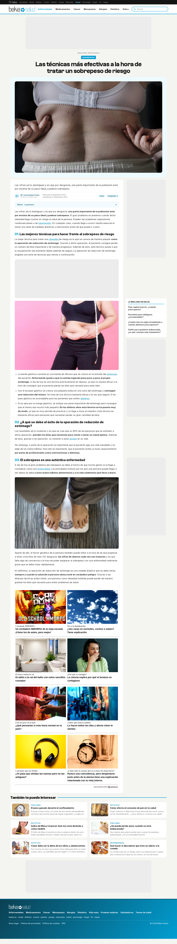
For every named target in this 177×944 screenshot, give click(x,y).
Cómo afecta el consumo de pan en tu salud (133, 808)
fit (92, 917)
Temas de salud (143, 912)
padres (44, 917)
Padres (54, 2)
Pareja (61, 2)
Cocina (46, 2)
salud (68, 917)
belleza (28, 917)
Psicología (86, 2)
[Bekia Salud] (22, 9)
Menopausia (90, 9)
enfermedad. (44, 469)
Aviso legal (14, 923)
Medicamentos (63, 9)
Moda (32, 2)
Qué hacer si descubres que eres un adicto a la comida (134, 847)
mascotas (60, 917)
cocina (36, 917)
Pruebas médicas (109, 912)
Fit (100, 2)
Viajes (105, 2)
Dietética (115, 9)
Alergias (103, 9)
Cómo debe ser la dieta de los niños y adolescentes (58, 845)
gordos (73, 438)
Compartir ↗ (113, 196)
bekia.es (13, 917)
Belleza (39, 2)
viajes (97, 917)
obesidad (54, 239)
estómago (112, 374)
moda (20, 917)
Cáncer (76, 9)
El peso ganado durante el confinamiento (52, 808)
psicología (77, 917)
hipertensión (44, 223)
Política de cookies (51, 923)
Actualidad (23, 2)
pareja (51, 917)
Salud (77, 2)
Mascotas (69, 2)
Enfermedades (45, 9)
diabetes (84, 398)
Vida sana (127, 9)
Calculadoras (126, 912)
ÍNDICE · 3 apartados (66, 205)
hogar (86, 917)
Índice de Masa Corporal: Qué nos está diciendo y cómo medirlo (57, 827)
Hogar (95, 2)
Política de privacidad (30, 923)
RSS (63, 923)
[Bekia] (13, 2)
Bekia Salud (82, 53)
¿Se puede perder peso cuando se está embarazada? (130, 827)
